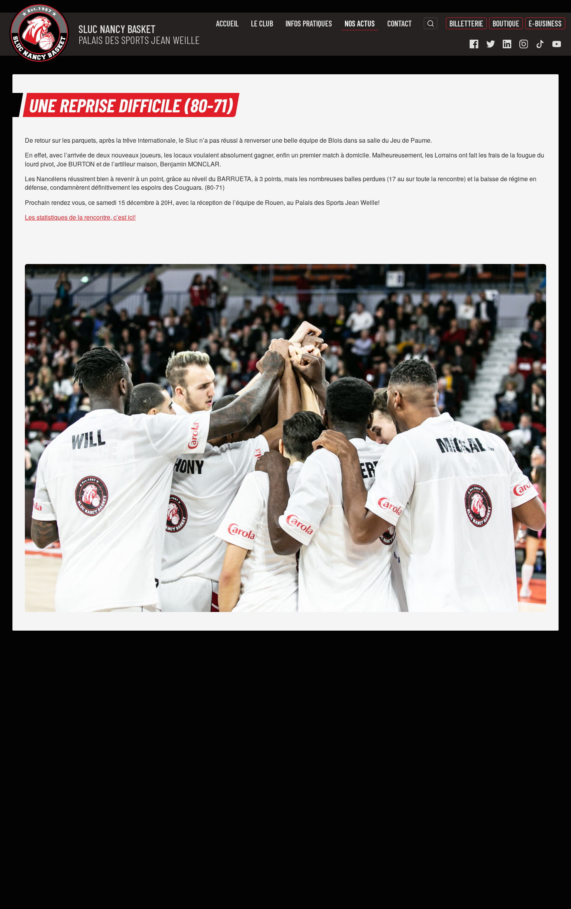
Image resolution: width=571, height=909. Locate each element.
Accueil (227, 23)
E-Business (545, 23)
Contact (399, 23)
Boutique (506, 23)
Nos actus (360, 23)
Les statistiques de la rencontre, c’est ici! (80, 217)
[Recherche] (430, 23)
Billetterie (466, 23)
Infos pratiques (309, 23)
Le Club (262, 23)
